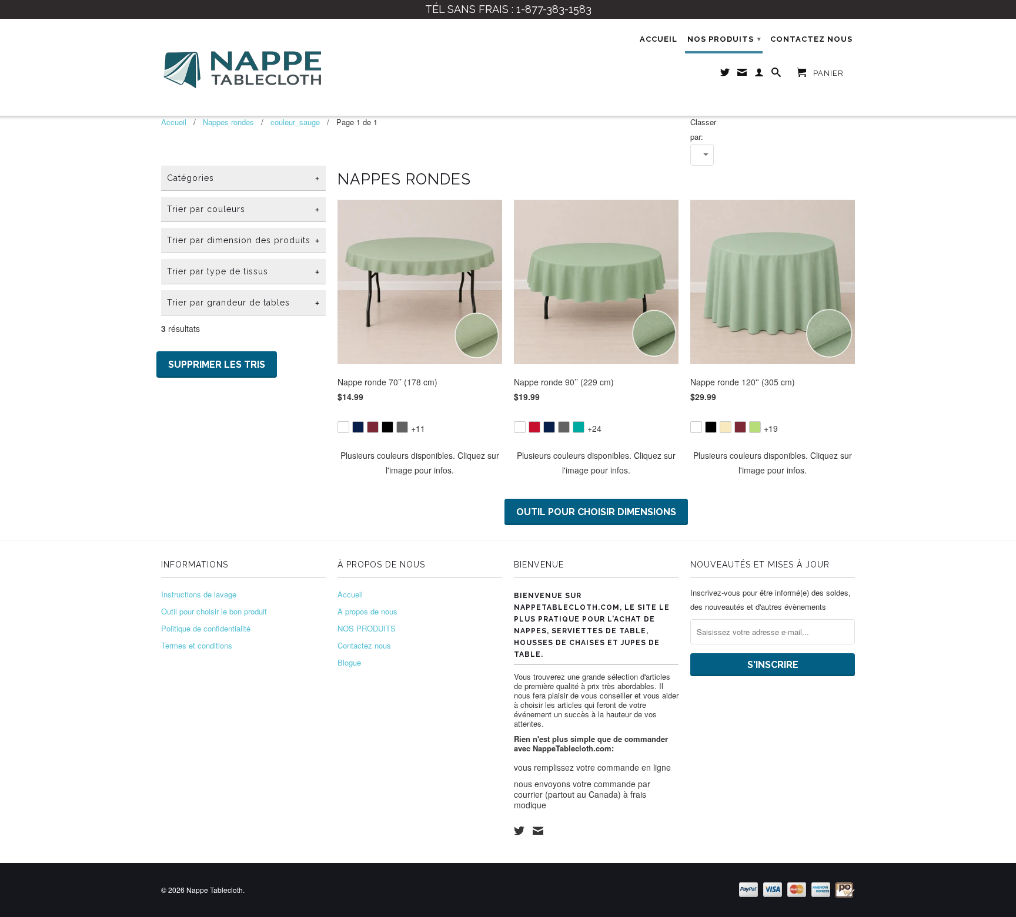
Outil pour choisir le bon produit (214, 611)
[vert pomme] (755, 427)
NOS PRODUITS (724, 39)
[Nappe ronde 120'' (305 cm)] (772, 419)
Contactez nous (811, 39)
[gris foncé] (402, 427)
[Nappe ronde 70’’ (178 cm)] (419, 419)
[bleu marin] (358, 427)
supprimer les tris (216, 364)
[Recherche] (776, 75)
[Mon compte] (759, 75)
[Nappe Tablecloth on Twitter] (519, 830)
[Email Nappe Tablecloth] (742, 75)
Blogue (349, 662)
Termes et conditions (196, 645)
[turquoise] (578, 427)
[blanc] (343, 427)
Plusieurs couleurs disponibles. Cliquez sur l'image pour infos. (419, 462)
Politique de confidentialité (205, 628)
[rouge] (534, 427)
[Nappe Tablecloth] (243, 67)
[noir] (387, 427)
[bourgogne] (373, 427)
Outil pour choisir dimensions (596, 512)
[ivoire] (725, 427)
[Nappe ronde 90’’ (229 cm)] (596, 419)
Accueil (658, 39)
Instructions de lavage (198, 594)
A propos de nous (367, 611)
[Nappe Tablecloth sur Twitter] (725, 75)
